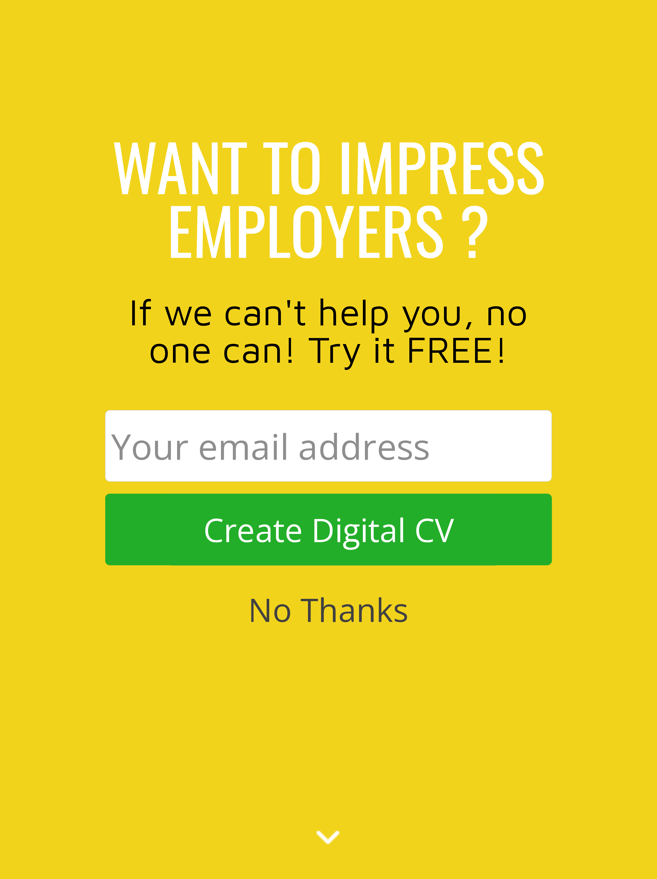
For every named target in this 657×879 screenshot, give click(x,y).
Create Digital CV (328, 529)
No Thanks (328, 609)
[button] (328, 197)
